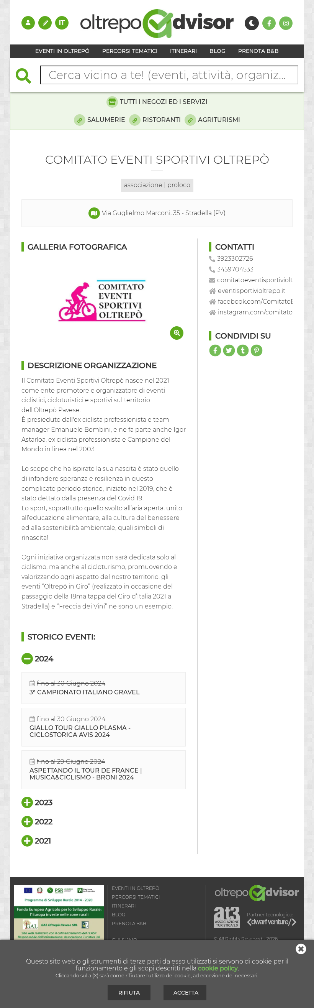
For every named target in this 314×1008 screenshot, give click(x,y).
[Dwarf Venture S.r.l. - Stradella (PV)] (271, 923)
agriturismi (219, 119)
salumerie (106, 119)
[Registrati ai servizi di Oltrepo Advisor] (45, 22)
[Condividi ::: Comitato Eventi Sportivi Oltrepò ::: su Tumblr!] (243, 350)
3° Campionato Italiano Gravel (84, 692)
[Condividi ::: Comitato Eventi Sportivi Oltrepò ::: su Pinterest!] (256, 350)
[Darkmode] (252, 23)
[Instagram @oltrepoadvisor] (286, 23)
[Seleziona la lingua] (62, 22)
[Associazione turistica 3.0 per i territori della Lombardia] (227, 918)
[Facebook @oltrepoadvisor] (269, 23)
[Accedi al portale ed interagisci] (28, 22)
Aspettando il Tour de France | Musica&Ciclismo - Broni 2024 (85, 774)
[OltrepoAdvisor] (157, 35)
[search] (27, 77)
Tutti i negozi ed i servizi (164, 101)
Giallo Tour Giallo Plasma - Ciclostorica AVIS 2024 (80, 731)
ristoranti (161, 119)
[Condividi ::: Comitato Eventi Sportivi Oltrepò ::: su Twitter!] (229, 350)
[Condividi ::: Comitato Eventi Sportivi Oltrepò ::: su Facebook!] (215, 350)
